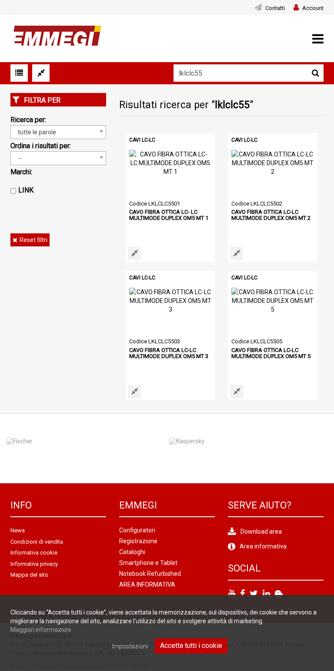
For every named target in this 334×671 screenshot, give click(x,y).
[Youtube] (231, 594)
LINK (25, 190)
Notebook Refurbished (150, 573)
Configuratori (137, 530)
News (17, 530)
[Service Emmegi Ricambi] (279, 594)
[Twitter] (254, 594)
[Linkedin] (266, 594)
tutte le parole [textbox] (37, 132)
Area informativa (263, 546)
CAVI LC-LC (142, 140)
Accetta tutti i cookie (191, 645)
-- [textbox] (20, 158)
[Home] (55, 37)
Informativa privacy (34, 564)
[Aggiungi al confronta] (134, 253)
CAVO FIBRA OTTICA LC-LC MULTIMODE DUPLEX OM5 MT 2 (271, 215)
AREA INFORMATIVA (147, 584)
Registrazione (138, 541)
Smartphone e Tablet (148, 562)
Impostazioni (130, 646)
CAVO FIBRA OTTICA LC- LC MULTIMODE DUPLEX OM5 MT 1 (168, 215)
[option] (236, 448)
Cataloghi (132, 551)
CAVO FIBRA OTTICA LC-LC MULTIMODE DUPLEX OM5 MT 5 (271, 353)
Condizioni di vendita (36, 541)
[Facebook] (242, 594)
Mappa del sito (29, 574)
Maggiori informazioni (40, 629)
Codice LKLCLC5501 (154, 203)
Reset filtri (33, 239)
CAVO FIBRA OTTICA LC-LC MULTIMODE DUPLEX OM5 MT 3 (168, 353)
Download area (261, 531)
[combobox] (58, 132)
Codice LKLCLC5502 (256, 203)
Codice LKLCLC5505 (256, 341)
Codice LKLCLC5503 (154, 341)
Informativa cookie (33, 552)
